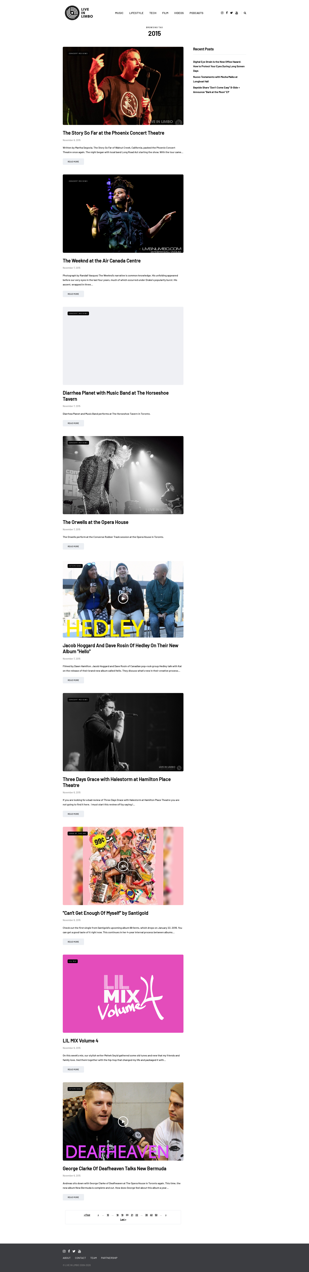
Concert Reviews (78, 53)
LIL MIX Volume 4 (80, 1040)
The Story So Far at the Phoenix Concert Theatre (113, 133)
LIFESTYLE (136, 13)
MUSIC (119, 13)
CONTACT (80, 1257)
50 (156, 1215)
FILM (165, 13)
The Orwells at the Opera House (95, 522)
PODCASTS (196, 13)
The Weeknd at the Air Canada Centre (102, 260)
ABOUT (67, 1257)
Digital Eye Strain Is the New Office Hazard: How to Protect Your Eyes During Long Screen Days (219, 66)
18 (117, 1215)
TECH (152, 13)
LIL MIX (72, 961)
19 (122, 1215)
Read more (73, 161)
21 (132, 1215)
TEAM (93, 1257)
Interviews (75, 566)
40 (151, 1215)
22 (137, 1215)
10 (108, 1215)
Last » (123, 1219)
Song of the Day (77, 833)
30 (146, 1215)
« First (87, 1215)
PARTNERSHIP (109, 1257)
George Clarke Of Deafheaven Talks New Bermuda (114, 1168)
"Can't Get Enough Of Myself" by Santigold (105, 913)
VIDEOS (179, 13)
